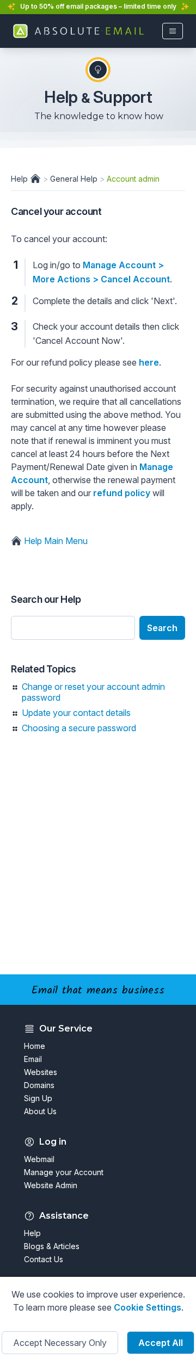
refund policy (121, 492)
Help (20, 178)
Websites (40, 1072)
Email (33, 1059)
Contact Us (43, 1259)
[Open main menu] (172, 31)
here (149, 362)
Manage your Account (63, 1172)
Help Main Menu (55, 540)
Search (162, 627)
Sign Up (38, 1098)
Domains (39, 1085)
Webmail (39, 1159)
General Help (73, 178)
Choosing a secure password (79, 727)
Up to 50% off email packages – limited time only (98, 6)
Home (34, 1046)
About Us (40, 1111)
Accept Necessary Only (60, 1342)
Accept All (160, 1342)
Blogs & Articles (51, 1246)
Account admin (133, 178)
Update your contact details (76, 712)
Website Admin (50, 1185)
